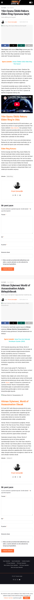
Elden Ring (10, 176)
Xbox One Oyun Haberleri (17, 567)
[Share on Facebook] (5, 45)
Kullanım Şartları (8, 598)
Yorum (3, 214)
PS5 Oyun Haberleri (21, 563)
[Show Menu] (2, 2)
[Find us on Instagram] (15, 580)
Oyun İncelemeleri (16, 561)
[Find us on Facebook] (13, 580)
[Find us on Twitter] (17, 580)
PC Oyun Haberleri (11, 563)
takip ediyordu (15, 128)
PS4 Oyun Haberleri (24, 565)
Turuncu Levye (19, 576)
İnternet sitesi (5, 252)
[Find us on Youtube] (19, 580)
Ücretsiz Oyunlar (26, 561)
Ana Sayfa (3, 7)
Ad (2, 237)
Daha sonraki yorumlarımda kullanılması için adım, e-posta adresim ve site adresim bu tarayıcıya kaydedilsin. (16, 262)
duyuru (7, 382)
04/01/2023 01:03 (24, 22)
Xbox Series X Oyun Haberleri (11, 565)
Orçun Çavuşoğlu (12, 22)
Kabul (26, 598)
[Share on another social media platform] (29, 45)
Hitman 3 (9, 458)
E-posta (4, 244)
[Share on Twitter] (13, 45)
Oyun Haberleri (10, 7)
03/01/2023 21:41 (24, 299)
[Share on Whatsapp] (21, 45)
